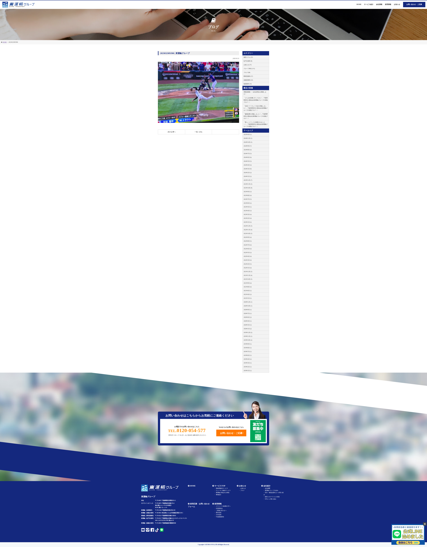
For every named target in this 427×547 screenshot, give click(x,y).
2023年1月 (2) (248, 222)
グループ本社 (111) (249, 68)
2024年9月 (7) (248, 146)
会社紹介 (267, 486)
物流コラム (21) (248, 57)
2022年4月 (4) (248, 256)
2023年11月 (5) (248, 184)
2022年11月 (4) (248, 230)
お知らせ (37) (248, 65)
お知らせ (397, 4)
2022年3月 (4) (248, 260)
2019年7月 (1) (248, 351)
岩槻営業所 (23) (248, 80)
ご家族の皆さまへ (221, 510)
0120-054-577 (187, 430)
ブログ (242, 490)
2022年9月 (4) (248, 237)
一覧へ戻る (198, 132)
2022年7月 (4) (248, 245)
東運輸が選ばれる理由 (222, 492)
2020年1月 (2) (248, 329)
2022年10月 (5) (248, 233)
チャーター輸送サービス (223, 490)
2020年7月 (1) (248, 313)
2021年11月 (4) (248, 275)
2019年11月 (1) (248, 336)
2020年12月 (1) (248, 302)
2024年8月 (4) (248, 150)
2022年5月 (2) (248, 252)
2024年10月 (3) (248, 142)
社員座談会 (219, 508)
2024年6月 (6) (248, 157)
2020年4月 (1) (248, 321)
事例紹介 (218, 494)
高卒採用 (218, 512)
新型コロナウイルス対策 (272, 497)
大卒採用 (218, 514)
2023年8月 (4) (248, 195)
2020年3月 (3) (248, 325)
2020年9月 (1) (248, 309)
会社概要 (267, 488)
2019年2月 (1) (248, 367)
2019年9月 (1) (248, 344)
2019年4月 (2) (248, 359)
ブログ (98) (247, 72)
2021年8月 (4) (248, 287)
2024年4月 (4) (248, 165)
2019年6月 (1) (248, 355)
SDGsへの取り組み (270, 499)
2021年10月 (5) (248, 279)
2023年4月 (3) (248, 210)
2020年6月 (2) (248, 317)
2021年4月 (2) (248, 294)
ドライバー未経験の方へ (223, 506)
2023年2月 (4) (248, 218)
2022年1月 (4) (248, 268)
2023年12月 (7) (248, 180)
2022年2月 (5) (248, 264)
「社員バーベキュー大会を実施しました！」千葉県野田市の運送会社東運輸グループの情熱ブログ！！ (256, 108)
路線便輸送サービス (222, 488)
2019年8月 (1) (248, 348)
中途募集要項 (220, 517)
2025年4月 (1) (248, 134)
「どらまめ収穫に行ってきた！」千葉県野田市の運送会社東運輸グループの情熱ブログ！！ (256, 100)
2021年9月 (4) (248, 283)
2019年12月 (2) (248, 332)
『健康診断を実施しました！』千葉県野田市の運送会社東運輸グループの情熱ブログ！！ (256, 116)
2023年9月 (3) (248, 191)
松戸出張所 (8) (248, 61)
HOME (5, 42)
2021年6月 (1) (248, 290)
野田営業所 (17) (248, 76)
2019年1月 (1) (248, 370)
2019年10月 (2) (248, 340)
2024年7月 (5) (248, 153)
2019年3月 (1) (248, 363)
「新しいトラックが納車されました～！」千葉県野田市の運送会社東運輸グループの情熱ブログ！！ (256, 124)
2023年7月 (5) (248, 199)
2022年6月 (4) (248, 249)
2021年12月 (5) (248, 271)
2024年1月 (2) (248, 176)
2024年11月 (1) (248, 138)
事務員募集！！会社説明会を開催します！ (255, 93)
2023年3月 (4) (248, 214)
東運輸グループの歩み (271, 490)
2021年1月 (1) (248, 298)
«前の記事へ (171, 132)
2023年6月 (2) (248, 203)
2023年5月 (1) (248, 207)
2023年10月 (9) (248, 188)
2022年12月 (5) (248, 226)
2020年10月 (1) (248, 306)
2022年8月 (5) (248, 241)
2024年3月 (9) (248, 169)
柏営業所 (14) (248, 84)
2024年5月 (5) (248, 161)
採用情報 (218, 504)
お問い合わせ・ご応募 (414, 4)
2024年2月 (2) (248, 172)
